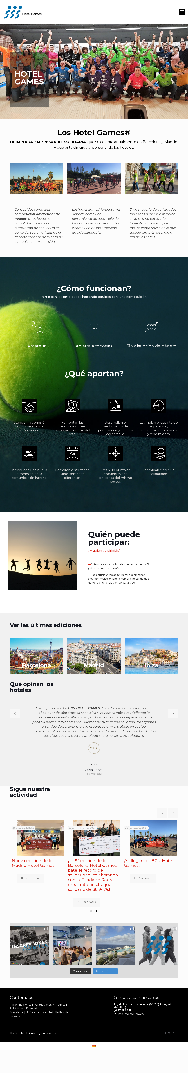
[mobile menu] (182, 12)
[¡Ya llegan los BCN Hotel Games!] (153, 833)
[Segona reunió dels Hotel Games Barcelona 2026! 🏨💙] (72, 940)
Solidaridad (17, 1004)
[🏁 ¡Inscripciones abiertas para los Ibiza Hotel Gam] (29, 940)
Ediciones (25, 1000)
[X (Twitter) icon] (169, 1028)
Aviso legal (17, 1007)
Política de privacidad (39, 1007)
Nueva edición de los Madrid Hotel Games (33, 858)
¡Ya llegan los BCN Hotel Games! (148, 858)
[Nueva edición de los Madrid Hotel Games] (40, 833)
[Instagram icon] (173, 1028)
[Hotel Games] (23, 12)
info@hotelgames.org (130, 1009)
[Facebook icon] (165, 1028)
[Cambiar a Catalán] (94, 1041)
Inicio (13, 1000)
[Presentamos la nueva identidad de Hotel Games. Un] (158, 940)
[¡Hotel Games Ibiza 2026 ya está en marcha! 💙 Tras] (115, 940)
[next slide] (173, 713)
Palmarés (32, 1004)
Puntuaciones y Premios (49, 1000)
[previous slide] (15, 713)
